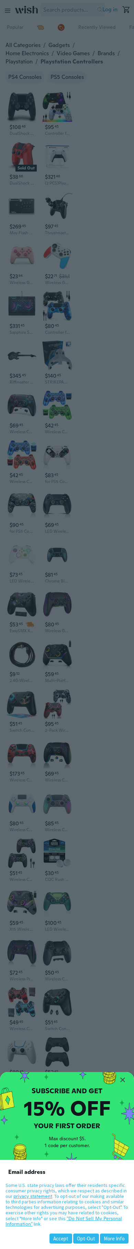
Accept (60, 1238)
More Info (114, 1238)
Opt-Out (86, 1238)
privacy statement (32, 1196)
